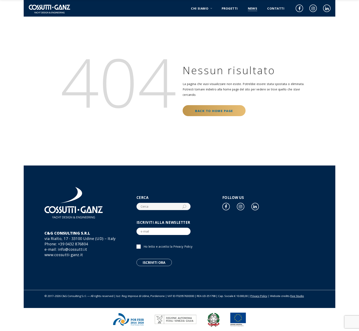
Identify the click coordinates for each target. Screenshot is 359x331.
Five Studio (297, 296)
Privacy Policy (182, 246)
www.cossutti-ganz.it (63, 254)
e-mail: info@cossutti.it (65, 249)
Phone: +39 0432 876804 (66, 243)
